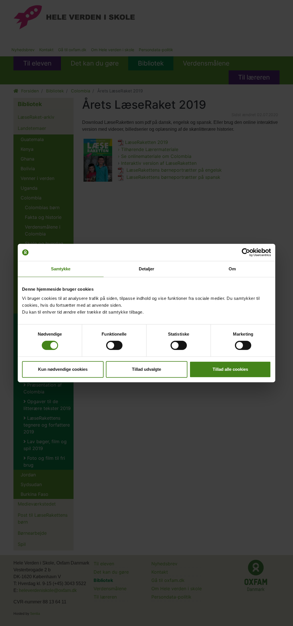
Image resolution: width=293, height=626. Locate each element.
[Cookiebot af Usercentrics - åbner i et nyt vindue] (246, 252)
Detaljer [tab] (147, 268)
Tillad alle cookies (230, 369)
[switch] (114, 345)
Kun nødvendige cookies (63, 369)
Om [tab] (232, 268)
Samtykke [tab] (61, 268)
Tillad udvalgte (146, 369)
